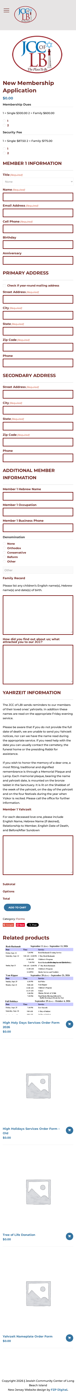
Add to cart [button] (69, 1130)
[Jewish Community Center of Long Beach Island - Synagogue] (29, 15)
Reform (12, 557)
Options (8, 891)
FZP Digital (59, 1389)
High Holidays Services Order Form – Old (31, 1131)
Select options (69, 1024)
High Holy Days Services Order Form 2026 (31, 1025)
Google (9, 925)
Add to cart (17, 907)
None (11, 543)
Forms (20, 919)
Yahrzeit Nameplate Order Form (28, 1336)
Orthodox (14, 548)
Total (6, 898)
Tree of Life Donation (19, 1235)
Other (11, 561)
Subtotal (9, 884)
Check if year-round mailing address (33, 285)
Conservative (16, 552)
